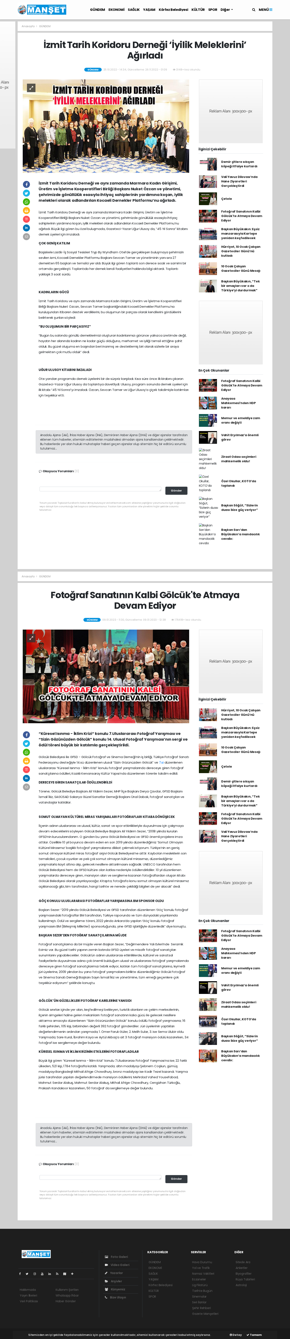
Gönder (176, 490)
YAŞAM (149, 9)
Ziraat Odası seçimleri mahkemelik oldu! (238, 459)
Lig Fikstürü (200, 1285)
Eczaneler (199, 1279)
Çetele (226, 199)
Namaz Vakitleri (203, 1273)
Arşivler (116, 1281)
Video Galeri (119, 1265)
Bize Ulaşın (117, 1297)
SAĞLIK (134, 9)
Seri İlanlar (199, 1302)
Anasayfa (28, 26)
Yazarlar (116, 1273)
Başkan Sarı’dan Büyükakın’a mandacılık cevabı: (240, 534)
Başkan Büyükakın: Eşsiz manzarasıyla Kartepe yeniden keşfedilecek (240, 233)
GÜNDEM (97, 9)
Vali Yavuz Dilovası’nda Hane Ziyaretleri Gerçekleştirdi (239, 181)
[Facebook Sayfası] (21, 1274)
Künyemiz (117, 1289)
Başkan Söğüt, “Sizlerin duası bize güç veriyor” (239, 507)
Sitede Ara (243, 1262)
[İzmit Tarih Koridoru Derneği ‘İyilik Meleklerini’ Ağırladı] (106, 126)
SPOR (212, 9)
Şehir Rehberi (201, 1308)
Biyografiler (244, 1273)
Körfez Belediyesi (173, 9)
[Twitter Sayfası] (29, 1274)
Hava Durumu (202, 1262)
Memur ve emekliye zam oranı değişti (240, 420)
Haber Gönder (66, 1301)
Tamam (255, 1335)
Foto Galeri (119, 1257)
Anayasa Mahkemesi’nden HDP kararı (238, 403)
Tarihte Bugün (202, 1291)
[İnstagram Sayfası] (36, 1274)
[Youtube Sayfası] (44, 1274)
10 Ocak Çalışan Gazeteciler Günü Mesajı (240, 268)
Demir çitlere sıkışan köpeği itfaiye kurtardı (239, 164)
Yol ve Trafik (201, 1268)
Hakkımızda (28, 1290)
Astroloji (241, 1285)
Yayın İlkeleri (28, 1295)
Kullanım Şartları (67, 1290)
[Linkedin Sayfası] (51, 1274)
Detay (237, 1335)
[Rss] (59, 1274)
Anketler (241, 1268)
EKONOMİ (116, 9)
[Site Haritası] (66, 1274)
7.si (161, 762)
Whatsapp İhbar (67, 1295)
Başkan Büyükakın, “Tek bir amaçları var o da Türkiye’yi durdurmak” (240, 285)
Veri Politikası (29, 1301)
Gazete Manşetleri (205, 1314)
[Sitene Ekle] (74, 1274)
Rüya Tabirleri (245, 1279)
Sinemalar (199, 1296)
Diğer (225, 9)
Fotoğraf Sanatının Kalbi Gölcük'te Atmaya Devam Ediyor (241, 216)
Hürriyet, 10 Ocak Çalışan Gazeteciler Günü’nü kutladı (240, 251)
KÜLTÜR (198, 9)
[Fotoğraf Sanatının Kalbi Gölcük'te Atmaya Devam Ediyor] (106, 676)
